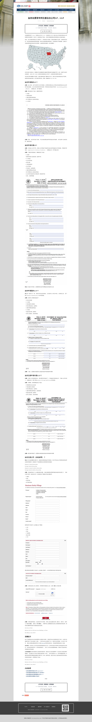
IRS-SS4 (43, 643)
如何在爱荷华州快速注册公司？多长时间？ (35, 672)
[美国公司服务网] (24, 6)
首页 (20, 9)
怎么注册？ (27, 9)
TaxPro (26, 706)
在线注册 (33, 706)
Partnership (64, 9)
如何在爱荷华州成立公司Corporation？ (34, 670)
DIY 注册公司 (46, 706)
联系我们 (71, 9)
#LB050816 (37, 709)
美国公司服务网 (31, 709)
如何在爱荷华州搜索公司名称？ (33, 676)
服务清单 (35, 9)
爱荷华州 (26, 695)
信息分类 (42, 9)
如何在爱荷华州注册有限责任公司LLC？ (35, 674)
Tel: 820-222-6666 (44, 709)
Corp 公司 (50, 9)
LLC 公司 (57, 9)
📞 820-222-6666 (46, 31)
